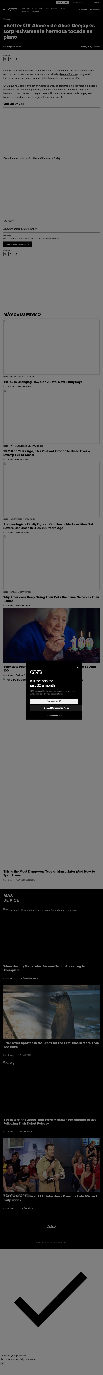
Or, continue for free (54, 715)
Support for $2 (54, 701)
